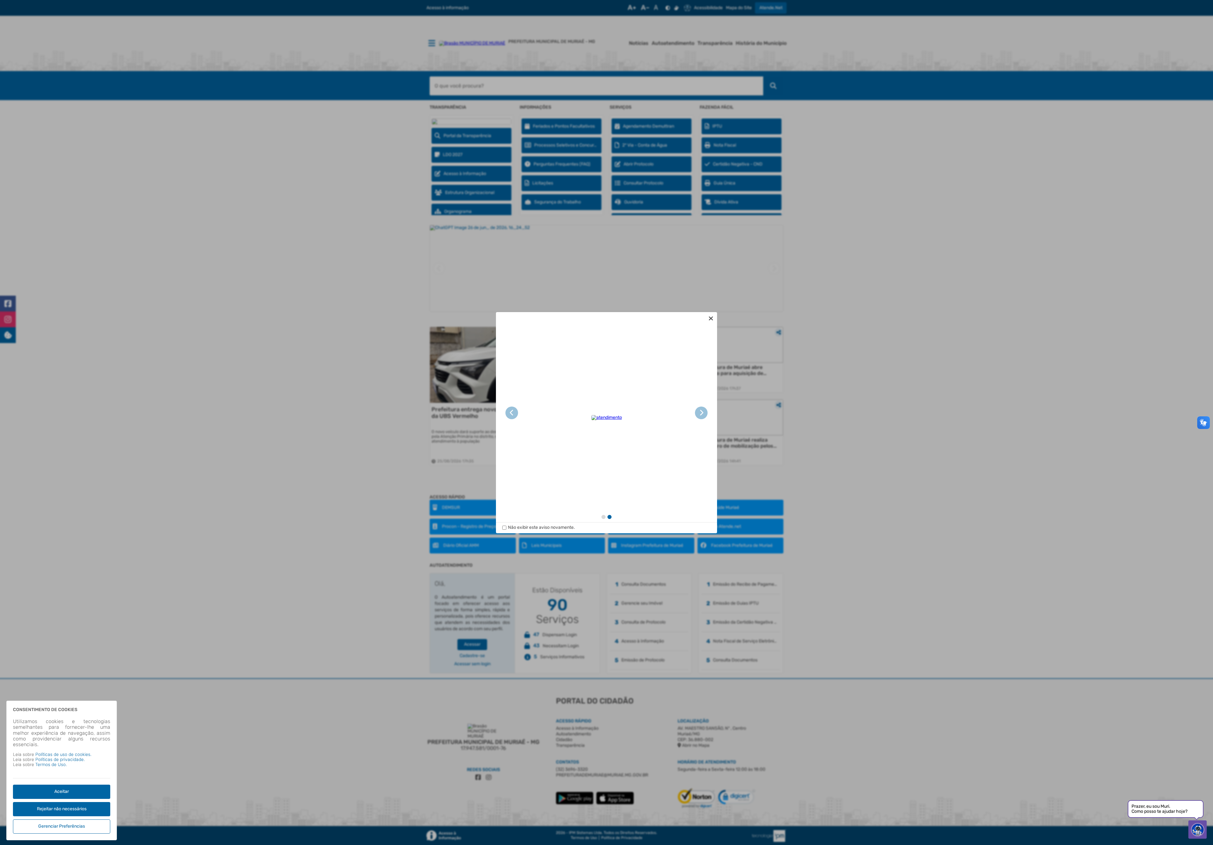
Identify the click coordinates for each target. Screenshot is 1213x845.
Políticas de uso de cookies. (63, 754)
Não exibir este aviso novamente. (541, 527)
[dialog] (606, 422)
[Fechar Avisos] (710, 318)
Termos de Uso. (51, 764)
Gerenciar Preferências (61, 826)
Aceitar (61, 791)
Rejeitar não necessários (62, 809)
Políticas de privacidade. (60, 759)
